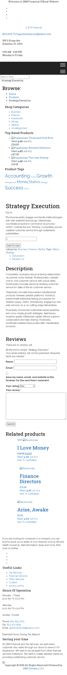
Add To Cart (13, 245)
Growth (44, 176)
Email (10, 368)
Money (15, 121)
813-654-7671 (17, 621)
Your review (13, 390)
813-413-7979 (14, 624)
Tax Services (15, 572)
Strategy (44, 182)
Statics (34, 182)
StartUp (15, 125)
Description (18, 256)
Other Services (16, 579)
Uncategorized (19, 128)
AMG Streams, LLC (33, 668)
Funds (33, 177)
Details (33, 460)
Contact (13, 582)
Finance (15, 115)
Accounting (17, 176)
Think (26, 189)
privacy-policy (16, 585)
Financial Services (18, 576)
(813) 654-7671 (10, 34)
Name (10, 361)
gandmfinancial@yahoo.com (34, 34)
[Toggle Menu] (62, 64)
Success (14, 188)
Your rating (12, 386)
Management (10, 182)
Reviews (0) (18, 259)
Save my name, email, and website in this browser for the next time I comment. (30, 379)
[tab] (37, 255)
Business (16, 112)
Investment (17, 118)
